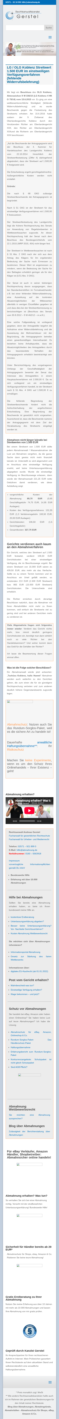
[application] (29, 810)
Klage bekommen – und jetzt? (25, 994)
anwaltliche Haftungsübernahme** (29, 744)
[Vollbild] (49, 820)
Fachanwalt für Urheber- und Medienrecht (29, 839)
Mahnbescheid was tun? (22, 985)
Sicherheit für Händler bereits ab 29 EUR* (28, 1248)
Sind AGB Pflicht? (19, 1067)
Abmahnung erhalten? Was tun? (26, 1195)
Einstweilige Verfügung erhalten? (26, 990)
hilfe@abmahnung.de (27, 850)
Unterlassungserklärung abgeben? (27, 921)
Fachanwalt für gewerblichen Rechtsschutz (29, 836)
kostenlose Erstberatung (22, 917)
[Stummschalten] (44, 820)
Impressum (14, 860)
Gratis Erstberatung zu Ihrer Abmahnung (24, 1298)
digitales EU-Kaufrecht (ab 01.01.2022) (29, 971)
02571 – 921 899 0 (27, 846)
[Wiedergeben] (9, 820)
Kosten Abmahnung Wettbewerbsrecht (29, 933)
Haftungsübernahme (20, 1047)
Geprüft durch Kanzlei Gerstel (25, 1350)
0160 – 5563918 (33, 853)
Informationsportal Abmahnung (25, 952)
